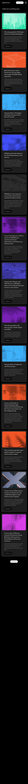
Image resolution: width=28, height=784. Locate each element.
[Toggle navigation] (25, 2)
